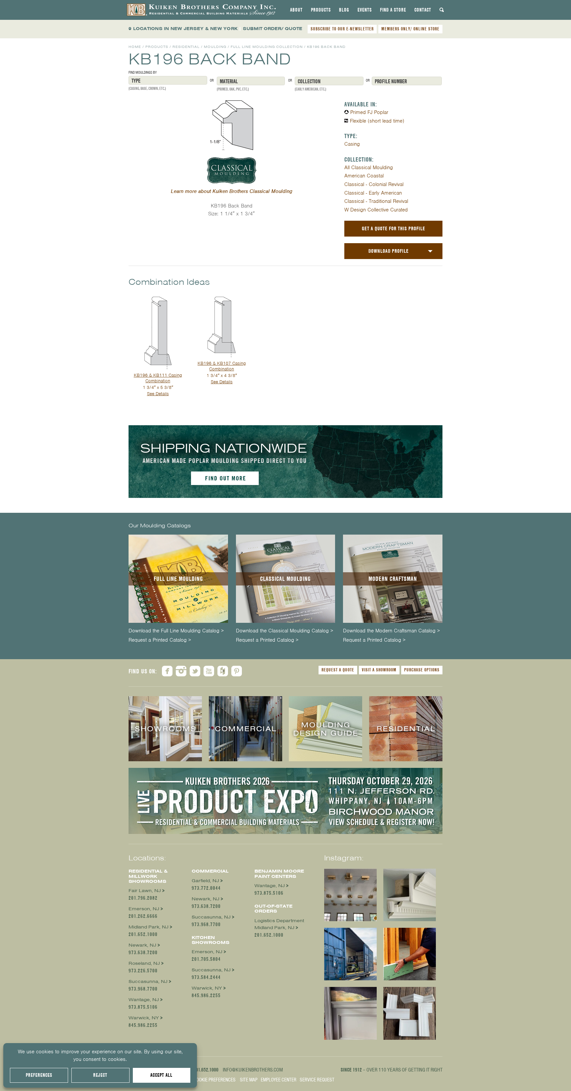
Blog (344, 10)
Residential (186, 47)
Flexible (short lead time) (377, 121)
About (296, 10)
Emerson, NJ (144, 909)
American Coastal (364, 175)
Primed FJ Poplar (369, 112)
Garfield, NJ (205, 881)
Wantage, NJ (144, 999)
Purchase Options (421, 670)
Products (321, 10)
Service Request (317, 1079)
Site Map (248, 1079)
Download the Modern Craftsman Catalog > (391, 631)
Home (135, 47)
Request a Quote (338, 670)
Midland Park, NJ (149, 927)
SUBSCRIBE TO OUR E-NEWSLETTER (342, 29)
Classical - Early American (373, 193)
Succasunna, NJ (148, 981)
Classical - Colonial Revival (373, 184)
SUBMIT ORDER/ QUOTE (272, 28)
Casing (352, 144)
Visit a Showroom (379, 670)
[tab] (296, 10)
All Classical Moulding (368, 167)
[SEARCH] (441, 10)
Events (365, 10)
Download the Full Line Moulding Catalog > (176, 631)
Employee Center (278, 1079)
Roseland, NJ (144, 963)
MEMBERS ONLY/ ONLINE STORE (410, 29)
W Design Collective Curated (376, 210)
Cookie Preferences (215, 1079)
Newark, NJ (142, 945)
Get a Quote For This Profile (393, 228)
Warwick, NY (144, 1018)
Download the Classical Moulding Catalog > (284, 631)
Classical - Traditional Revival (376, 201)
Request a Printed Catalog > (160, 640)
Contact (422, 10)
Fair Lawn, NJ (145, 890)
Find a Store (393, 10)
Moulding (215, 47)
